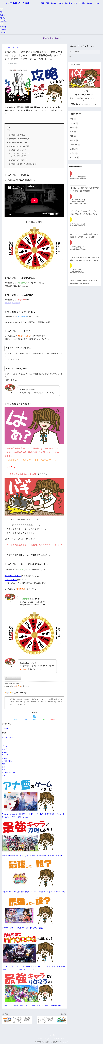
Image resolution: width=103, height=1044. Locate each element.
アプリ (4, 740)
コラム (73, 153)
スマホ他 (82, 3)
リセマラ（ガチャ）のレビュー (21, 153)
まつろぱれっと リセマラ (17, 150)
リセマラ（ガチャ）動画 (18, 156)
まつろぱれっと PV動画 (17, 135)
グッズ (4, 743)
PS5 (42, 3)
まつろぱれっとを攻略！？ (18, 160)
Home (40, 1039)
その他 (73, 149)
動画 (3, 764)
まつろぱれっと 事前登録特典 (19, 139)
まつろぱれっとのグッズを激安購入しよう (23, 164)
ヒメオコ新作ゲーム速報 (16, 3)
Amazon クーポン (13, 576)
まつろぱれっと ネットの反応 (19, 146)
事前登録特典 (7, 761)
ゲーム (4, 746)
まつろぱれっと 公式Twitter (18, 142)
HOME (51, 1035)
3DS (75, 3)
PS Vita (60, 3)
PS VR (73, 127)
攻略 (3, 767)
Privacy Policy (47, 1039)
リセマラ (5, 755)
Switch (53, 3)
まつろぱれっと (7, 737)
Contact (97, 3)
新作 (3, 769)
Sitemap (89, 3)
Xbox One (68, 3)
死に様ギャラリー (8, 772)
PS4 (47, 3)
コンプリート (7, 749)
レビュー (5, 758)
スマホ (4, 752)
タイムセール (11, 579)
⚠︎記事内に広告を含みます (51, 38)
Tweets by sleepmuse (12, 303)
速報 (3, 775)
